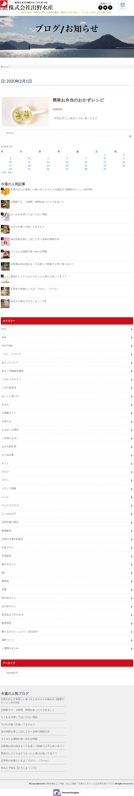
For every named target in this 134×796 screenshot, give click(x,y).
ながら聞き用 (9, 446)
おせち (5, 404)
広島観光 (6, 555)
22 (104, 165)
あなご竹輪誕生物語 (13, 370)
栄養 (4, 589)
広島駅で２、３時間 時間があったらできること (37, 201)
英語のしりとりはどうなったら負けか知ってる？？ (38, 276)
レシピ (5, 497)
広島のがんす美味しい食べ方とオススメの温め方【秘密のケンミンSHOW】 (52, 189)
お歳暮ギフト (9, 412)
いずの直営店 (9, 387)
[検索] (130, 136)
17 (10, 165)
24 (10, 169)
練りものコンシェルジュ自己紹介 (20, 631)
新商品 (5, 581)
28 (85, 169)
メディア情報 (9, 488)
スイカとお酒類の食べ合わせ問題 (28, 251)
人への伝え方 (9, 513)
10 (10, 162)
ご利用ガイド (105, 3)
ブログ (5, 471)
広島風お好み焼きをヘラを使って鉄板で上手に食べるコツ (42, 264)
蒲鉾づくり (8, 639)
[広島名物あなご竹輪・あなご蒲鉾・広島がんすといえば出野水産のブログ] (26, 8)
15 (104, 162)
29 (104, 169)
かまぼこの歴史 (10, 429)
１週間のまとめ (10, 648)
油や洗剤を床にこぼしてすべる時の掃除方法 (34, 239)
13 (67, 162)
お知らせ (6, 421)
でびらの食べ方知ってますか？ (27, 226)
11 (29, 162)
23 (123, 165)
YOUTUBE (7, 345)
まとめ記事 (8, 454)
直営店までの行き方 (13, 614)
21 (85, 165)
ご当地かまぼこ (10, 438)
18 (29, 165)
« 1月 (3, 172)
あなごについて (10, 362)
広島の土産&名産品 (12, 539)
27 (67, 169)
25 (29, 169)
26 (48, 169)
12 (48, 162)
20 (67, 165)
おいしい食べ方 (10, 396)
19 (48, 165)
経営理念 (6, 623)
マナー (5, 480)
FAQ (4, 328)
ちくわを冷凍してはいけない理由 (28, 214)
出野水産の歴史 (10, 522)
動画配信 (6, 530)
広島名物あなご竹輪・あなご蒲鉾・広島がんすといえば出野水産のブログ (79, 783)
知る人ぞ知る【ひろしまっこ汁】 (28, 301)
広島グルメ (8, 547)
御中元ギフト (9, 564)
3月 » (10, 172)
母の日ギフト (9, 597)
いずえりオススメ (11, 379)
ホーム (5, 67)
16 (123, 162)
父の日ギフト (9, 606)
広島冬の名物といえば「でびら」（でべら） (34, 288)
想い (4, 572)
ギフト (5, 463)
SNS (4, 337)
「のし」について (11, 354)
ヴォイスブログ (10, 505)
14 (85, 162)
